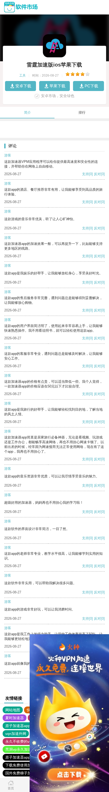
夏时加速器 (14, 718)
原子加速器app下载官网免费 (28, 757)
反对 (97, 174)
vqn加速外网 (15, 734)
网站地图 (12, 710)
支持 (85, 174)
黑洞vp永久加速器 (20, 749)
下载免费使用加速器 (22, 765)
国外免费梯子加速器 (22, 773)
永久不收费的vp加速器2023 (28, 741)
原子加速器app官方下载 (25, 726)
